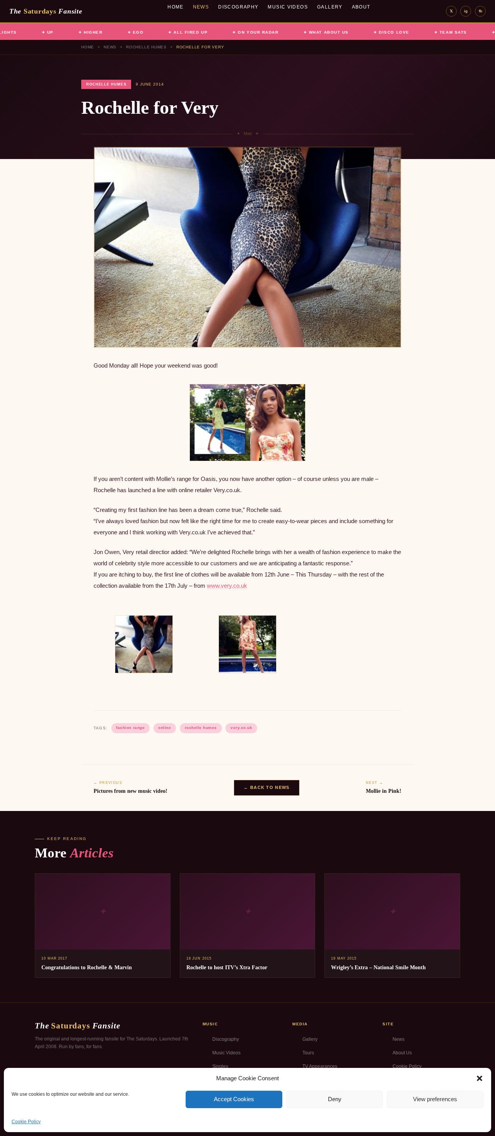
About (361, 7)
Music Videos (288, 7)
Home (175, 7)
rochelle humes (201, 727)
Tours (308, 1053)
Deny (334, 1099)
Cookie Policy (26, 1121)
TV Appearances (319, 1066)
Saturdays (45, 11)
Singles (220, 1066)
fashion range (130, 727)
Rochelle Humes (146, 47)
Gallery (330, 7)
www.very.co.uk (227, 585)
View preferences (435, 1099)
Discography (238, 7)
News (201, 7)
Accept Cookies (234, 1099)
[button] (479, 1078)
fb (480, 11)
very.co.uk (241, 727)
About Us (402, 1053)
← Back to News (266, 787)
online (164, 727)
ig (466, 11)
